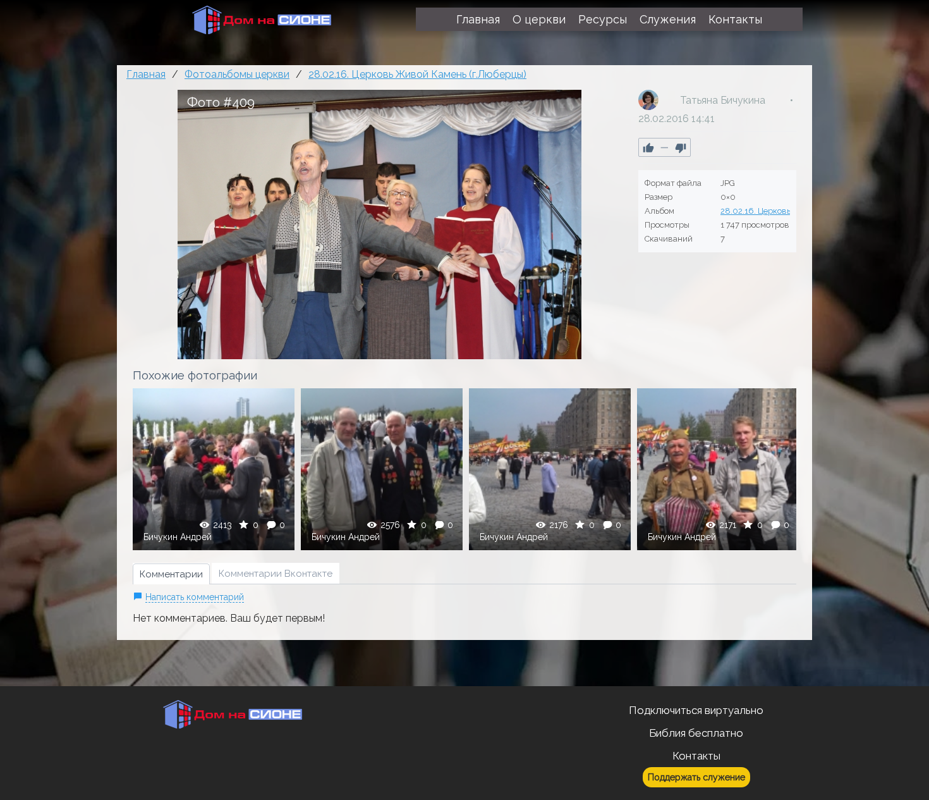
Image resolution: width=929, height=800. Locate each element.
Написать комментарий (194, 597)
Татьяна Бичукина (722, 100)
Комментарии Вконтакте (275, 573)
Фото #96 (718, 469)
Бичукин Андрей (177, 537)
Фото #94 (382, 469)
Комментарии (171, 574)
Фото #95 (550, 469)
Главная (146, 74)
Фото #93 (214, 469)
